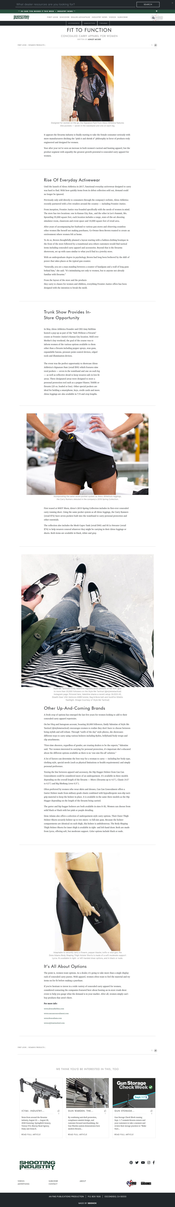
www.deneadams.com (53, 1018)
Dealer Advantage (80, 17)
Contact (53, 1184)
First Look (52, 17)
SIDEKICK (92, 1203)
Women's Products (36, 45)
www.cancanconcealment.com (56, 1013)
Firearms (103, 23)
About (83, 1181)
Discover (64, 17)
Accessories (74, 23)
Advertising (24, 1184)
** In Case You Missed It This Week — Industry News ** (46, 11)
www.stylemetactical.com (54, 1023)
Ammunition (89, 23)
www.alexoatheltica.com (54, 1009)
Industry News (99, 17)
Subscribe (123, 17)
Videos (112, 17)
